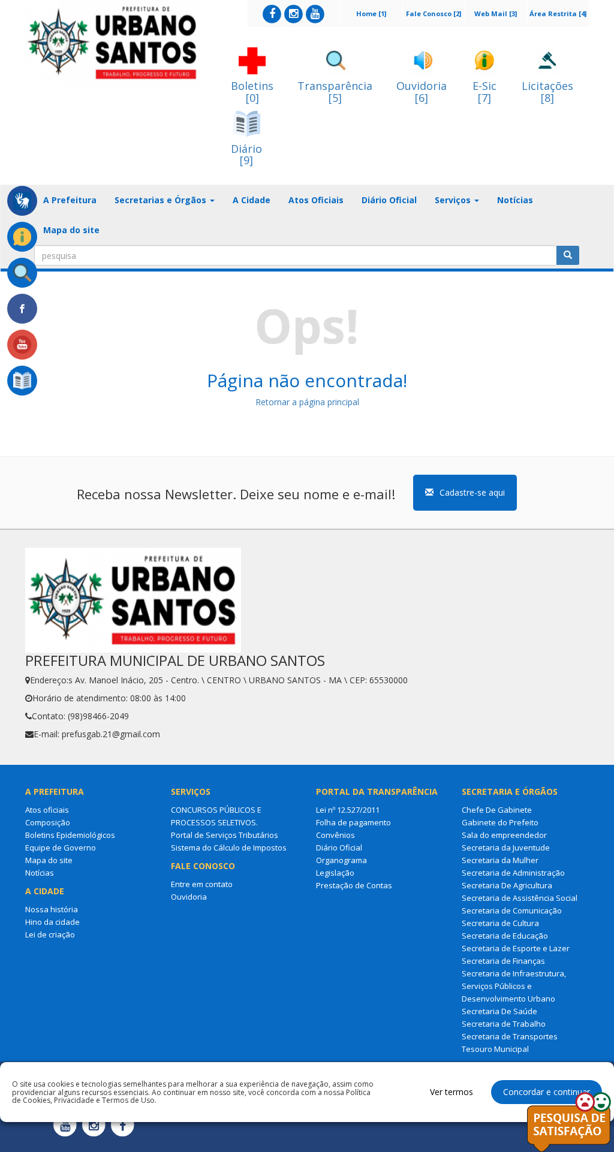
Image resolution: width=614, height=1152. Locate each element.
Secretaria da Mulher (500, 860)
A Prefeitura (70, 200)
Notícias (515, 200)
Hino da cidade (52, 921)
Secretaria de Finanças (503, 960)
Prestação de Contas (354, 885)
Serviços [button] (454, 200)
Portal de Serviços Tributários (224, 835)
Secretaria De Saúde (499, 1011)
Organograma (341, 860)
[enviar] (568, 255)
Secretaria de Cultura (500, 923)
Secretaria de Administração (513, 872)
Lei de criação (50, 934)
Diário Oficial (389, 200)
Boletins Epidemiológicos (70, 835)
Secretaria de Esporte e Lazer (516, 948)
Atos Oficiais (316, 200)
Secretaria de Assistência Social (519, 897)
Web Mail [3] (495, 13)
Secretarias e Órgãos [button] (162, 200)
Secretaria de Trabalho (504, 1023)
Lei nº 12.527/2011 (348, 809)
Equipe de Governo (60, 847)
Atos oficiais (47, 809)
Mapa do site (71, 230)
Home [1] (371, 13)
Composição (47, 822)
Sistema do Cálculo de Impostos (229, 847)
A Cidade (251, 200)
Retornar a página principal (307, 402)
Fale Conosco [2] (433, 13)
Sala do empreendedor (504, 835)
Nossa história (51, 909)
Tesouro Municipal (495, 1049)
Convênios (335, 835)
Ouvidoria (189, 896)
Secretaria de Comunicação (512, 910)
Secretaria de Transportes (510, 1036)
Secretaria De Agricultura (507, 885)
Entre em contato (202, 884)
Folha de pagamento (353, 822)
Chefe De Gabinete (497, 809)
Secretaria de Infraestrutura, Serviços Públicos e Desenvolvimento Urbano (514, 986)
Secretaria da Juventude (506, 847)
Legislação (335, 872)
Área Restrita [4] (557, 13)
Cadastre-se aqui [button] (472, 492)
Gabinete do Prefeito (500, 822)
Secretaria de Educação (505, 935)
